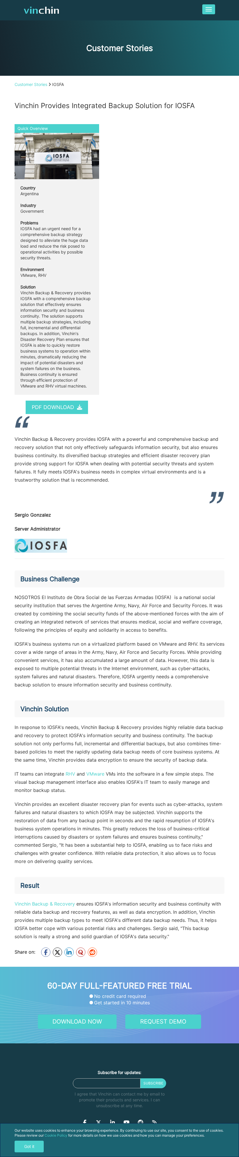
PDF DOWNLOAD (53, 407)
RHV (70, 774)
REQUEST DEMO (163, 1021)
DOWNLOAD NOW (77, 1021)
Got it (29, 1146)
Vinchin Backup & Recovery (45, 904)
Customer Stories (31, 84)
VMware (95, 774)
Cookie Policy (56, 1135)
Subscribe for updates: (119, 1072)
